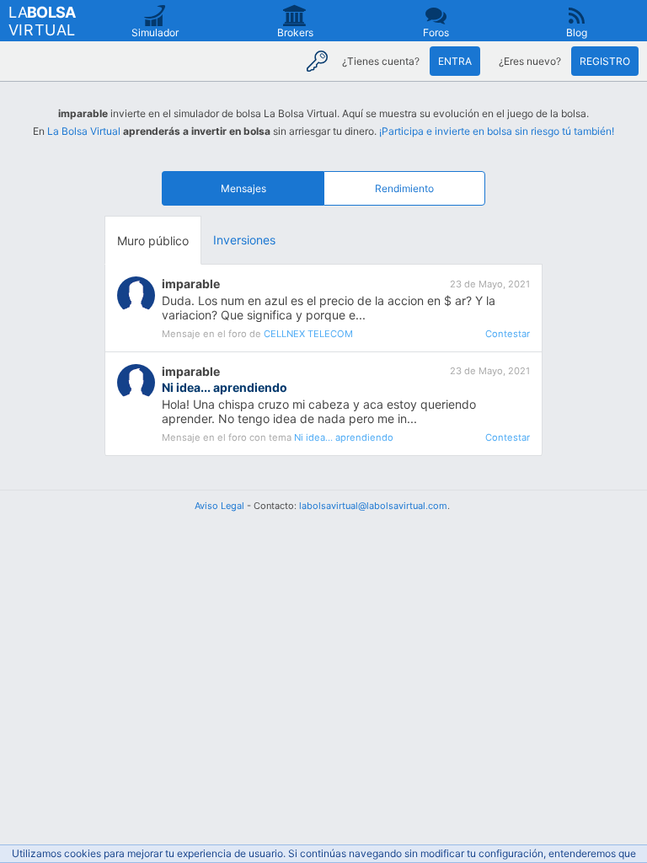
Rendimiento (404, 188)
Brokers (295, 32)
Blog (576, 32)
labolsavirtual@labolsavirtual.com (373, 506)
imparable (191, 283)
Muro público (153, 240)
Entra (455, 61)
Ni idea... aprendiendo (343, 437)
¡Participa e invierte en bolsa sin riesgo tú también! (496, 131)
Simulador (155, 32)
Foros (436, 32)
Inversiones (244, 240)
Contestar (507, 334)
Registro (605, 61)
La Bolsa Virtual (83, 131)
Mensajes (243, 188)
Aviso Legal (219, 506)
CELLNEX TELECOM (308, 334)
